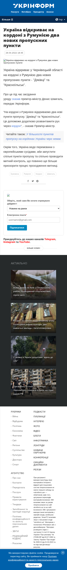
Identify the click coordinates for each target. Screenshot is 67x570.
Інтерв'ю (39, 421)
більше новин (33, 248)
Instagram (9, 242)
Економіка (17, 431)
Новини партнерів (39, 451)
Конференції (41, 457)
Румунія (27, 174)
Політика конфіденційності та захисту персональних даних (21, 521)
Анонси (50, 12)
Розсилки (17, 543)
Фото (37, 426)
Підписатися (17, 227)
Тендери (16, 504)
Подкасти (39, 411)
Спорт (15, 464)
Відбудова (17, 421)
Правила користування (19, 498)
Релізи (37, 469)
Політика (16, 426)
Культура (17, 455)
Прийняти (33, 565)
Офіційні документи (40, 463)
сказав (16, 99)
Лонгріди (39, 445)
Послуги (15, 12)
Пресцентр (38, 12)
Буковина (15, 174)
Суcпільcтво (18, 450)
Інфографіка (41, 440)
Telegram (49, 239)
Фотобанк (26, 12)
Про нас (16, 478)
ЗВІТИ (15, 531)
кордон (16, 126)
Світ (14, 440)
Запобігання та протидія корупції (21, 510)
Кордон (39, 174)
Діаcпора (17, 459)
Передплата (18, 487)
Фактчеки (17, 435)
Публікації (39, 416)
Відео (37, 431)
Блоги (37, 436)
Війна (15, 416)
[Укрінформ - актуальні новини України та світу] (33, 5)
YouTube (24, 242)
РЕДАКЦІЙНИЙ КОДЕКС (20, 537)
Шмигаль (51, 174)
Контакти (17, 482)
